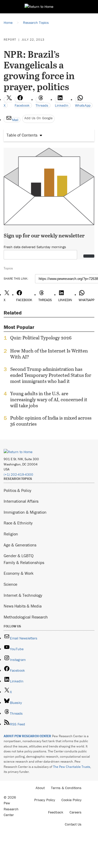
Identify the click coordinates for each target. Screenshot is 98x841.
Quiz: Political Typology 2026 (41, 338)
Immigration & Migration (25, 512)
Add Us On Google (38, 118)
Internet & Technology (23, 595)
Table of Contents (22, 135)
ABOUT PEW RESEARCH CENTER (27, 736)
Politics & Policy (17, 490)
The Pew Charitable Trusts (71, 766)
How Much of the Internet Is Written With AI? (49, 354)
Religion (11, 533)
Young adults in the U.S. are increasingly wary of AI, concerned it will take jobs (48, 399)
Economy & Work (18, 573)
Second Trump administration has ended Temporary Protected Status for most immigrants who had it (50, 375)
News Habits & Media (23, 606)
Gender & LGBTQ (18, 555)
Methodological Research (26, 617)
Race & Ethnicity (18, 522)
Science (10, 584)
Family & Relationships (24, 562)
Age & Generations (20, 544)
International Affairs (21, 501)
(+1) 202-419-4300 (18, 474)
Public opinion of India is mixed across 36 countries (50, 421)
